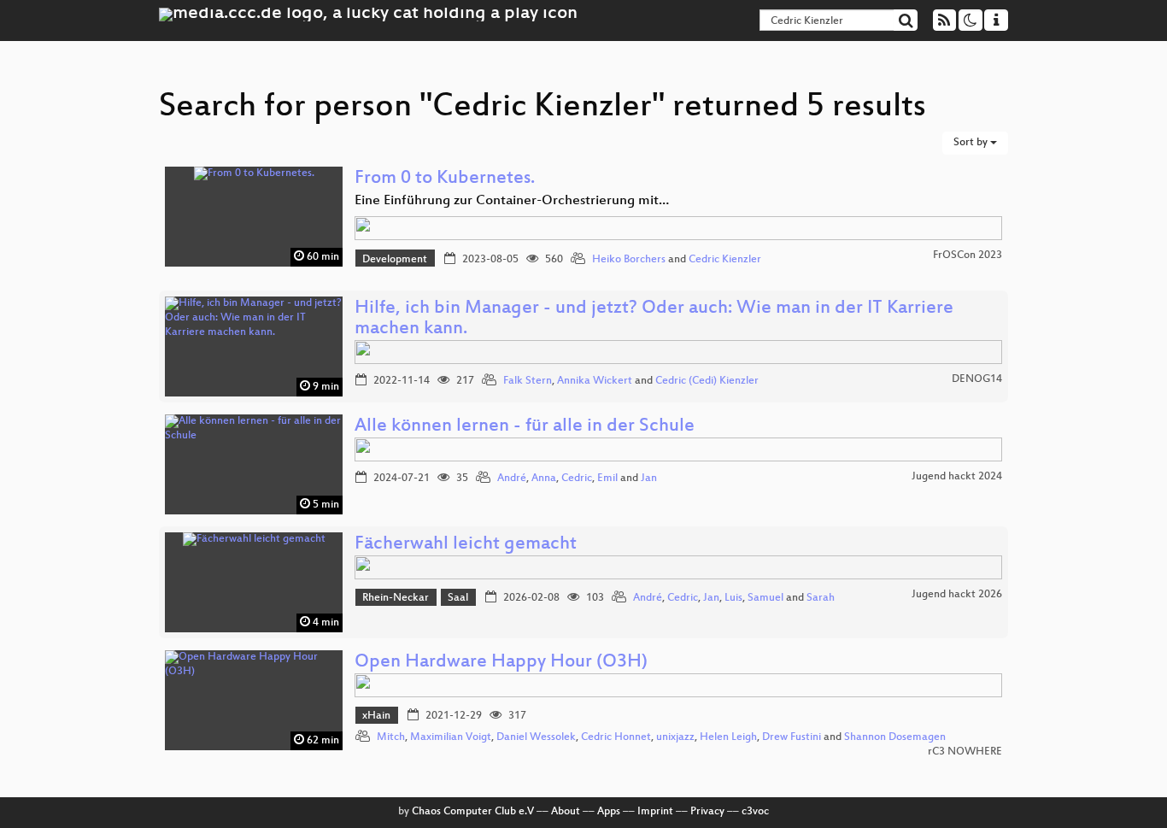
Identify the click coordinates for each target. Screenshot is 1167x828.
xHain (376, 716)
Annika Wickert (594, 381)
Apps (608, 812)
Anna (543, 478)
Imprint (655, 812)
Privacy (707, 812)
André (511, 478)
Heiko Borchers (629, 260)
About (565, 812)
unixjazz (675, 737)
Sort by (971, 143)
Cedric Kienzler (725, 260)
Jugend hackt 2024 (957, 477)
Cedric (576, 478)
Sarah (820, 598)
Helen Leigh (728, 737)
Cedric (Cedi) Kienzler (707, 381)
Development (394, 260)
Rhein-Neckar (395, 598)
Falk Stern (527, 381)
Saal (458, 598)
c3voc (755, 812)
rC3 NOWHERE (965, 752)
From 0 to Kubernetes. (445, 179)
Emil (607, 478)
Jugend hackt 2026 (957, 595)
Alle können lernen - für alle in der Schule (525, 426)
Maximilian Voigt (450, 737)
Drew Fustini (791, 737)
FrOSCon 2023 (967, 255)
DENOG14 (977, 379)
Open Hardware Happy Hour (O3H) (501, 662)
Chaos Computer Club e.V (473, 812)
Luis (733, 598)
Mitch (391, 737)
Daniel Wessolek (536, 737)
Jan (649, 478)
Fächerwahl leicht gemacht (466, 544)
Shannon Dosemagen (895, 737)
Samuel (765, 598)
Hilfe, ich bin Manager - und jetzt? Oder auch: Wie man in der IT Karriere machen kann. (654, 319)
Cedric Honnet (616, 737)
